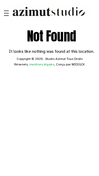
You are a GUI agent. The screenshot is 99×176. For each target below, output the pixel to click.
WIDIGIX (78, 64)
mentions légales (41, 64)
